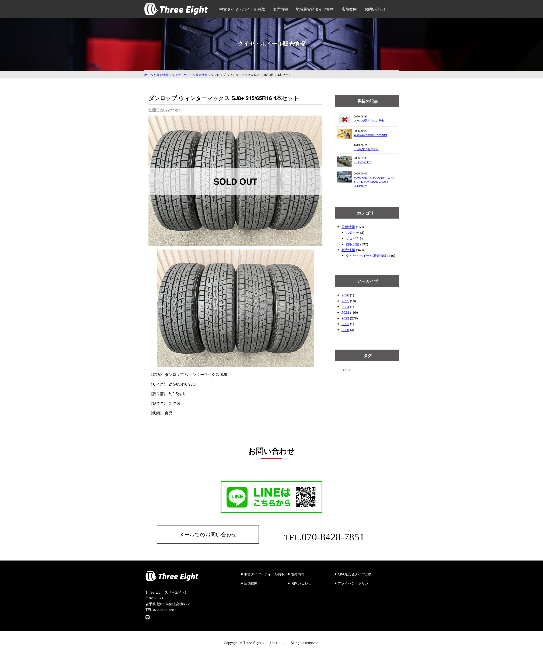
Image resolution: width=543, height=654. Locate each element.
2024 (345, 306)
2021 (345, 323)
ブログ (351, 238)
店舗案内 (349, 9)
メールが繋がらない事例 (369, 120)
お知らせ (352, 232)
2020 (345, 329)
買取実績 (352, 244)
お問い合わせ (375, 9)
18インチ (346, 369)
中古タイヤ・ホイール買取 (242, 9)
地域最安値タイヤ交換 (315, 9)
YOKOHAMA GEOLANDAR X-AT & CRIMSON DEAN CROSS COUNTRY (374, 182)
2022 (345, 318)
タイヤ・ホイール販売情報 (366, 255)
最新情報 (348, 226)
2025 (345, 300)
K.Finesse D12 (363, 162)
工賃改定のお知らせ (366, 149)
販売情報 (280, 9)
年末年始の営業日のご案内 (370, 135)
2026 (345, 295)
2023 (345, 312)
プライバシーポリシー (355, 583)
